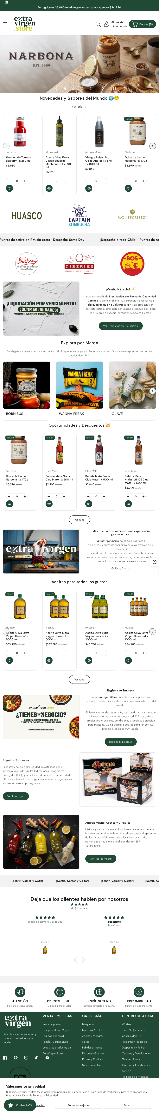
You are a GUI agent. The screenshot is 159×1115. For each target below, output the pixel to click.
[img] (80, 904)
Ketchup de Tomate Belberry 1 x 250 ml (18, 159)
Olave (117, 414)
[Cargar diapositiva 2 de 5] (65, 88)
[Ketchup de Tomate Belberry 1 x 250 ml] (20, 131)
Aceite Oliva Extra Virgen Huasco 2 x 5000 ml (57, 636)
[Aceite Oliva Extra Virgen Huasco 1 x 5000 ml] (20, 607)
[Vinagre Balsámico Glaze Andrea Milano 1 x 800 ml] (99, 131)
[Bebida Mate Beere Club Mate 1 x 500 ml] (99, 450)
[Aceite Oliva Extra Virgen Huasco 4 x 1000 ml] (139, 607)
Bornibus (14, 414)
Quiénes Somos (120, 568)
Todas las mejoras (78, 1105)
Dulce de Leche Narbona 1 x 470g (136, 159)
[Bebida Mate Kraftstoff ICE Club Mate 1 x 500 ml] (139, 450)
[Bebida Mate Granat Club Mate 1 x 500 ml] (59, 450)
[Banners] (26, 215)
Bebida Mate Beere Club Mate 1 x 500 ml (99, 478)
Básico (127, 1105)
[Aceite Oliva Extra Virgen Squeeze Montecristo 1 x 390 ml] (59, 131)
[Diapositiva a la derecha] (152, 146)
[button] (7, 24)
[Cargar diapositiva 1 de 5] (56, 88)
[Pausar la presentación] (113, 88)
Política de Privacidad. (46, 1095)
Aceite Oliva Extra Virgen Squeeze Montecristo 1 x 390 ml (58, 162)
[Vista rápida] (9, 188)
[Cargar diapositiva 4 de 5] (82, 88)
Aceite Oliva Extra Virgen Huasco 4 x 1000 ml (136, 636)
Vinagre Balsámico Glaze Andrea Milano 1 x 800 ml (98, 161)
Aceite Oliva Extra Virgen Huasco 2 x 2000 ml (97, 636)
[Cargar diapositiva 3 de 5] (73, 88)
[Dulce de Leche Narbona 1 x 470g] (139, 131)
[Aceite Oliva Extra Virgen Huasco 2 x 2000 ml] (99, 607)
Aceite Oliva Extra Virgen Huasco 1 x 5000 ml (17, 636)
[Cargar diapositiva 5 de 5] (90, 88)
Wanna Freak (71, 414)
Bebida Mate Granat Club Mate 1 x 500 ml (59, 478)
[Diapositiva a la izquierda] (6, 146)
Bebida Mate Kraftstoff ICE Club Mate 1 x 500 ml (137, 480)
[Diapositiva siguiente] (103, 88)
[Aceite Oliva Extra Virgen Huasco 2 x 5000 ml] (59, 607)
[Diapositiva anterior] (44, 88)
